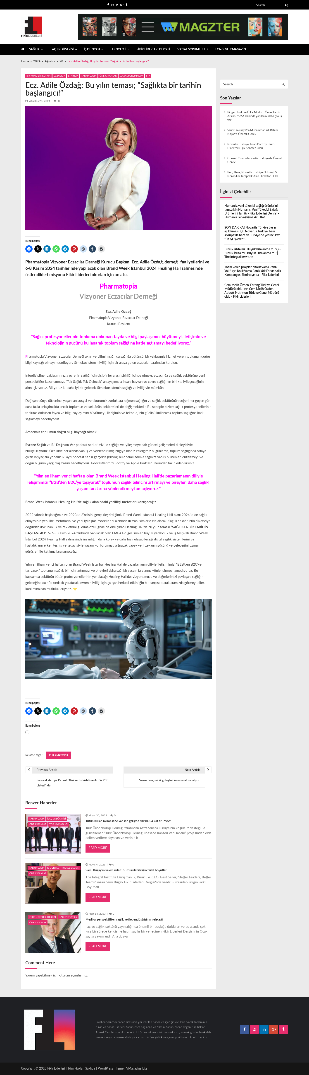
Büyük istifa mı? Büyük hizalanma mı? (250, 249)
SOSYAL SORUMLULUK (193, 49)
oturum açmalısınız (73, 975)
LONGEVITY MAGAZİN (230, 49)
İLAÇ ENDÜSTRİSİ (62, 49)
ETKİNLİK (73, 76)
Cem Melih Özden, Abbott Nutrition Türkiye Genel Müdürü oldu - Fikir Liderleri (251, 292)
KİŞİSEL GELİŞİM (70, 868)
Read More (97, 848)
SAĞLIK (34, 49)
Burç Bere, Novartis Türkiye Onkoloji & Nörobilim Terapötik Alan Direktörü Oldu (253, 174)
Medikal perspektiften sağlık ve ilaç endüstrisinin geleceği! (125, 919)
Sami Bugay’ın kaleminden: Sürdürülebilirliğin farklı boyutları (126, 870)
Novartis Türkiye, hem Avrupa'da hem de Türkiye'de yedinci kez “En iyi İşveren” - (252, 235)
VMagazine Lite (136, 1068)
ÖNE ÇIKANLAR (108, 76)
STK (148, 76)
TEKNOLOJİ (118, 49)
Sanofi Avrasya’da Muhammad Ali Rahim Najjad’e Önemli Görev (252, 132)
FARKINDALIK (88, 76)
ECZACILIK (59, 76)
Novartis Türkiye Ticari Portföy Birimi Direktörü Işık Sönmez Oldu (251, 146)
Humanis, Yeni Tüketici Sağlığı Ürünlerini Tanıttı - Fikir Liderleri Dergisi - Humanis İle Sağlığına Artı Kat (251, 213)
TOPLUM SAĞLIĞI (58, 824)
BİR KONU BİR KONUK (38, 76)
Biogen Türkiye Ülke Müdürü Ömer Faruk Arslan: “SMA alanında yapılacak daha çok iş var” (254, 116)
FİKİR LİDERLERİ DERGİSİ (153, 49)
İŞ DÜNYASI (92, 49)
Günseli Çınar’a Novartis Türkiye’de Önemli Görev (254, 160)
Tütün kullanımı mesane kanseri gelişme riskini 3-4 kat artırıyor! (128, 821)
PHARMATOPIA (58, 755)
